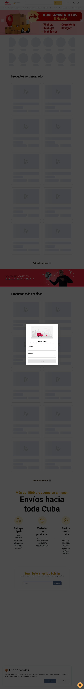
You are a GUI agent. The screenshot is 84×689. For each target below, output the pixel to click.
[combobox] (42, 349)
